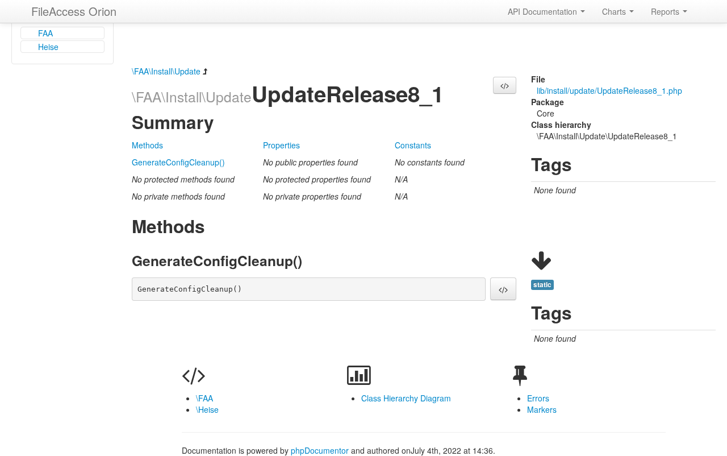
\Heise (207, 409)
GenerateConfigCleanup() (178, 162)
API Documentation (543, 11)
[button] (504, 85)
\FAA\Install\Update (166, 71)
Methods (147, 145)
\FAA (204, 398)
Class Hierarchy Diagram (406, 398)
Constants (413, 145)
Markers (542, 409)
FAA (45, 33)
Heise (48, 46)
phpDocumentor (321, 450)
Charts (615, 11)
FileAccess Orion (73, 11)
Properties (281, 145)
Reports (666, 11)
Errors (538, 398)
